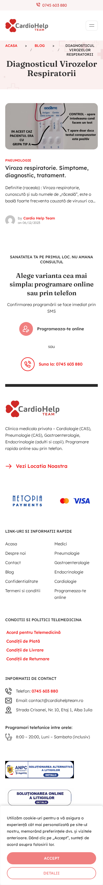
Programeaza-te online (60, 328)
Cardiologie (65, 581)
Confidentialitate (21, 581)
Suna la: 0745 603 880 (60, 364)
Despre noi (15, 553)
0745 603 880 (53, 5)
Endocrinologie (68, 572)
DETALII (51, 873)
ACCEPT (51, 858)
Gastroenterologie (71, 562)
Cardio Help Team (39, 218)
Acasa (11, 543)
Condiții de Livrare (25, 650)
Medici (60, 543)
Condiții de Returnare (27, 658)
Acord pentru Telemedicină (33, 632)
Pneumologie (18, 160)
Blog (9, 572)
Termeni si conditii (22, 590)
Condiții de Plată (23, 641)
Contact (13, 562)
